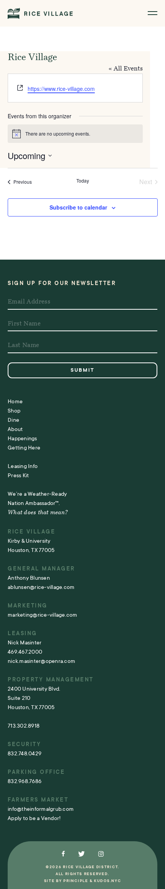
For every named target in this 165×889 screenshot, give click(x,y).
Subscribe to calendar (78, 207)
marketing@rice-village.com (43, 615)
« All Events (126, 69)
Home (15, 401)
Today (82, 181)
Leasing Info (23, 466)
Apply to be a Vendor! (34, 818)
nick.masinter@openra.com (41, 661)
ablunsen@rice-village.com (41, 587)
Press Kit (18, 475)
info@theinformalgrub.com (41, 809)
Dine (13, 420)
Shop (14, 411)
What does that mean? (38, 513)
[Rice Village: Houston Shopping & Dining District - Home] (40, 13)
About (15, 429)
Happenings (22, 438)
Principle (75, 881)
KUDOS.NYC (107, 881)
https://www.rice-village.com (61, 88)
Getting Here (24, 448)
